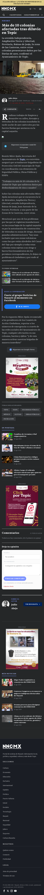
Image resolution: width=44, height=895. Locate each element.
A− (34, 109)
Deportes (6, 834)
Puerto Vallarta (8, 799)
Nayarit (6, 21)
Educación (6, 777)
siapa (15, 410)
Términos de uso (9, 876)
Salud (5, 803)
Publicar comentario (15, 578)
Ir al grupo (24, 307)
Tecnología (7, 812)
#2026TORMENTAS (31, 15)
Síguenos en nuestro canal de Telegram (23, 146)
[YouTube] (15, 891)
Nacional (6, 820)
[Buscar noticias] (4, 15)
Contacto (6, 855)
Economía (6, 772)
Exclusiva (6, 781)
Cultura (5, 768)
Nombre (7, 553)
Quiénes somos (8, 850)
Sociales (6, 807)
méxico (7, 414)
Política (6, 794)
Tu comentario (9, 561)
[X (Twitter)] (8, 891)
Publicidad (7, 859)
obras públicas (32, 414)
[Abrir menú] (40, 9)
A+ (40, 109)
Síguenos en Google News (24, 350)
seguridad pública (30, 410)
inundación (9, 419)
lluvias (18, 414)
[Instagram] (11, 891)
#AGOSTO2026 (16, 15)
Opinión (6, 790)
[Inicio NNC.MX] (9, 9)
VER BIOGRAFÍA (31, 604)
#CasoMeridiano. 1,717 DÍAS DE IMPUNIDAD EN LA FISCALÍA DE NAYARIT (22, 3)
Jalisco (5, 829)
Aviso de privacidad (10, 871)
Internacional (8, 785)
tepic (6, 410)
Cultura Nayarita (9, 838)
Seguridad (6, 825)
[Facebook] (4, 891)
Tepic (22, 159)
